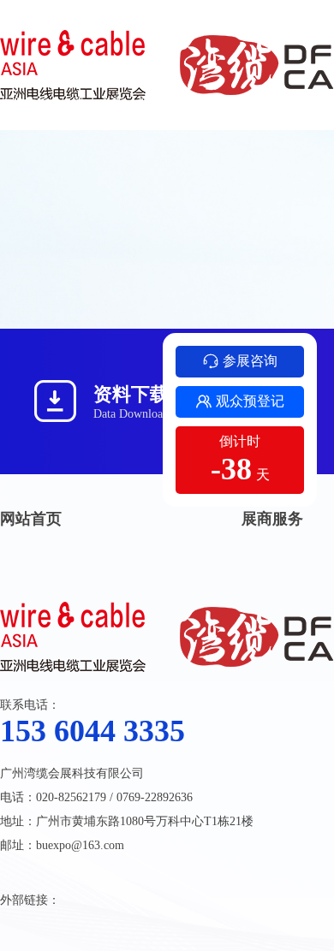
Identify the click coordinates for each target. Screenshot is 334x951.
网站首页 (31, 518)
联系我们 (163, 103)
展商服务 (272, 518)
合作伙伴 (225, 103)
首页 (112, 103)
